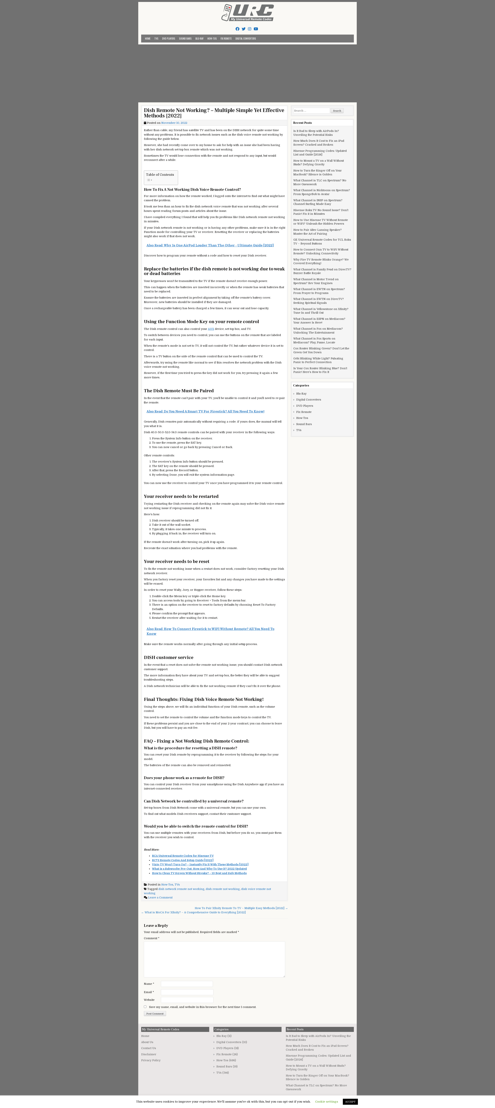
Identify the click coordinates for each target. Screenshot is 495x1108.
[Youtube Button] (256, 29)
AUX (211, 328)
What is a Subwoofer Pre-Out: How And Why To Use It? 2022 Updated (199, 868)
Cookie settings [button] (326, 1101)
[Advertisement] (247, 73)
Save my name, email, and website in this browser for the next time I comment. (202, 1007)
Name (149, 983)
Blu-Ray (199, 38)
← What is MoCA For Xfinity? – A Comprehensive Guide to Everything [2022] (193, 912)
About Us (147, 1042)
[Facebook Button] (237, 29)
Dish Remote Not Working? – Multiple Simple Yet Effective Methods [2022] (214, 113)
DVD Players (168, 38)
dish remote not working (223, 889)
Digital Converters (246, 38)
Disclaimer (148, 1054)
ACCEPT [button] (350, 1101)
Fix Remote (226, 38)
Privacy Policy (150, 1060)
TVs (156, 38)
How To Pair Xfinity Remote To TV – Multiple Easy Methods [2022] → (241, 908)
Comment (151, 938)
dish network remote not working (181, 889)
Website (149, 999)
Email (149, 992)
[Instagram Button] (249, 29)
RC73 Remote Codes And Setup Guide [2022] (182, 860)
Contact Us (148, 1048)
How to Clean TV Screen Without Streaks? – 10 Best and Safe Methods (199, 873)
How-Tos (212, 38)
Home (147, 38)
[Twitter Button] (244, 29)
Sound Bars (185, 38)
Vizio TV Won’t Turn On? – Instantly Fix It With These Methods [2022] (200, 864)
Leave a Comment (160, 897)
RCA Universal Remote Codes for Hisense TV (183, 855)
